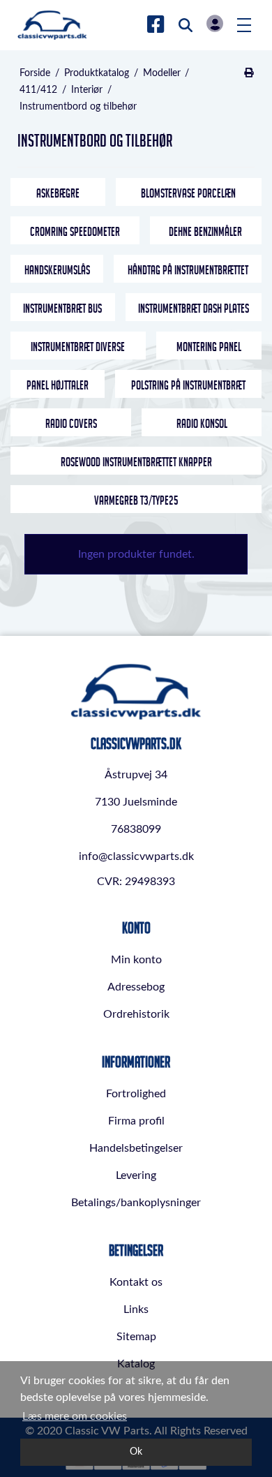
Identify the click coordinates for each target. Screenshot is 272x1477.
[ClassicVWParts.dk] (52, 25)
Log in (214, 23)
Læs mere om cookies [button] (74, 1416)
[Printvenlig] (249, 73)
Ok (136, 1451)
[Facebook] (156, 25)
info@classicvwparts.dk (136, 856)
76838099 (136, 829)
